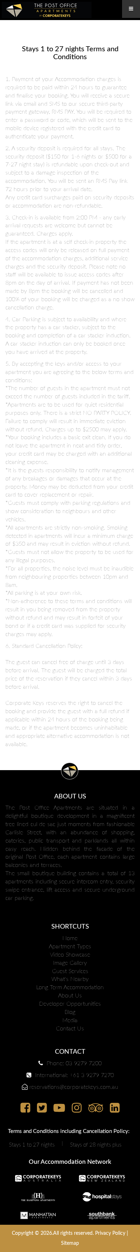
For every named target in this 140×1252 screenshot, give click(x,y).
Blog (70, 1012)
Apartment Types (70, 946)
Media (70, 1020)
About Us (70, 996)
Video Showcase (70, 955)
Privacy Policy (110, 1233)
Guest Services (70, 971)
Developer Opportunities (70, 1004)
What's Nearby (70, 979)
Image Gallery (70, 963)
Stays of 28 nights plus (95, 1145)
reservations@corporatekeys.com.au (73, 1087)
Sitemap (70, 1243)
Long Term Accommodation (70, 987)
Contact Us (70, 1029)
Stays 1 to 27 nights (32, 1145)
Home (70, 938)
